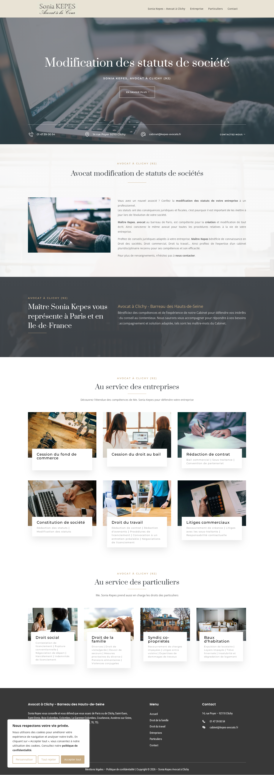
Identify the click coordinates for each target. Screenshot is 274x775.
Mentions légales (94, 769)
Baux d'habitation (217, 639)
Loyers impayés (214, 650)
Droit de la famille (159, 720)
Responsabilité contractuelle (206, 535)
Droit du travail (157, 726)
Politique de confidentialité (120, 769)
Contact (233, 8)
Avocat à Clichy (180, 769)
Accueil (154, 714)
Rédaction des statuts (52, 527)
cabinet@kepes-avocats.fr (224, 727)
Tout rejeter (48, 759)
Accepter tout (72, 759)
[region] (48, 743)
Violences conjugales (105, 663)
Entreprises (156, 733)
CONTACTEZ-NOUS (231, 134)
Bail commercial (198, 459)
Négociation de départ (50, 652)
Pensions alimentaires (106, 660)
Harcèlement (44, 656)
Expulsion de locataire (218, 646)
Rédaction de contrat (126, 527)
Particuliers (215, 8)
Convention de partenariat (205, 463)
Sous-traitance (222, 459)
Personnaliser (24, 759)
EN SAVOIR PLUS (136, 92)
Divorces (97, 646)
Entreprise (196, 8)
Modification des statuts (54, 531)
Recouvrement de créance (204, 527)
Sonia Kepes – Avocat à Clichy (166, 8)
